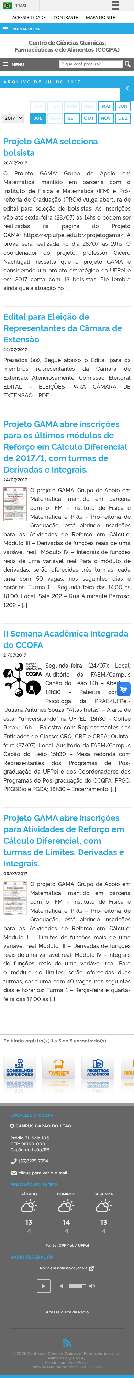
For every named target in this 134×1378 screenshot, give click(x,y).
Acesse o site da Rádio (67, 1312)
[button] (44, 1286)
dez (123, 118)
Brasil (14, 6)
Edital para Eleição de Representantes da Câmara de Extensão (62, 327)
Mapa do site (100, 17)
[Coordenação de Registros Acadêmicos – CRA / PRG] (92, 1075)
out (89, 118)
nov (106, 118)
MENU (16, 64)
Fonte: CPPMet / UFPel (67, 1245)
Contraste (66, 17)
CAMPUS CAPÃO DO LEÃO (43, 1126)
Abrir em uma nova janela (63, 1268)
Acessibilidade (29, 17)
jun (122, 106)
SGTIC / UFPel (89, 1367)
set (72, 118)
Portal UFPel (26, 29)
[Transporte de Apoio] (53, 1075)
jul (38, 118)
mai (106, 106)
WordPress (77, 1362)
